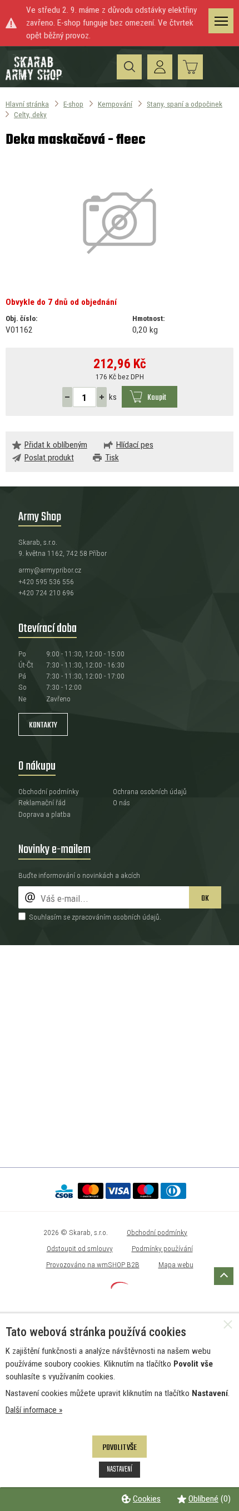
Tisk (112, 458)
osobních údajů (136, 916)
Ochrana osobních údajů (150, 791)
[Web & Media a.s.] (119, 1286)
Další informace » (34, 1410)
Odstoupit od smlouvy (80, 1248)
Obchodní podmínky (48, 791)
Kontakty (43, 725)
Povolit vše (119, 1447)
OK (205, 898)
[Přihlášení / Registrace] (159, 66)
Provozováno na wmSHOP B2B (93, 1264)
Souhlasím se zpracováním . (95, 916)
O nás (121, 802)
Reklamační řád (42, 802)
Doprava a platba (44, 814)
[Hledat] (129, 66)
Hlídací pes (134, 445)
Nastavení (119, 1469)
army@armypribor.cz (49, 569)
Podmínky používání (162, 1248)
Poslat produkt (49, 458)
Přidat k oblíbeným (55, 445)
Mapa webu (175, 1264)
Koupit (156, 397)
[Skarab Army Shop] (35, 78)
